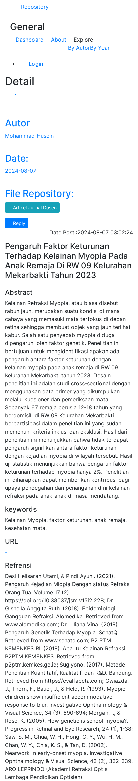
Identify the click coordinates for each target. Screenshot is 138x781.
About (58, 39)
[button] (13, 94)
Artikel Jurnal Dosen (34, 207)
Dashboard (29, 39)
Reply (18, 223)
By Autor (79, 47)
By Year (100, 47)
